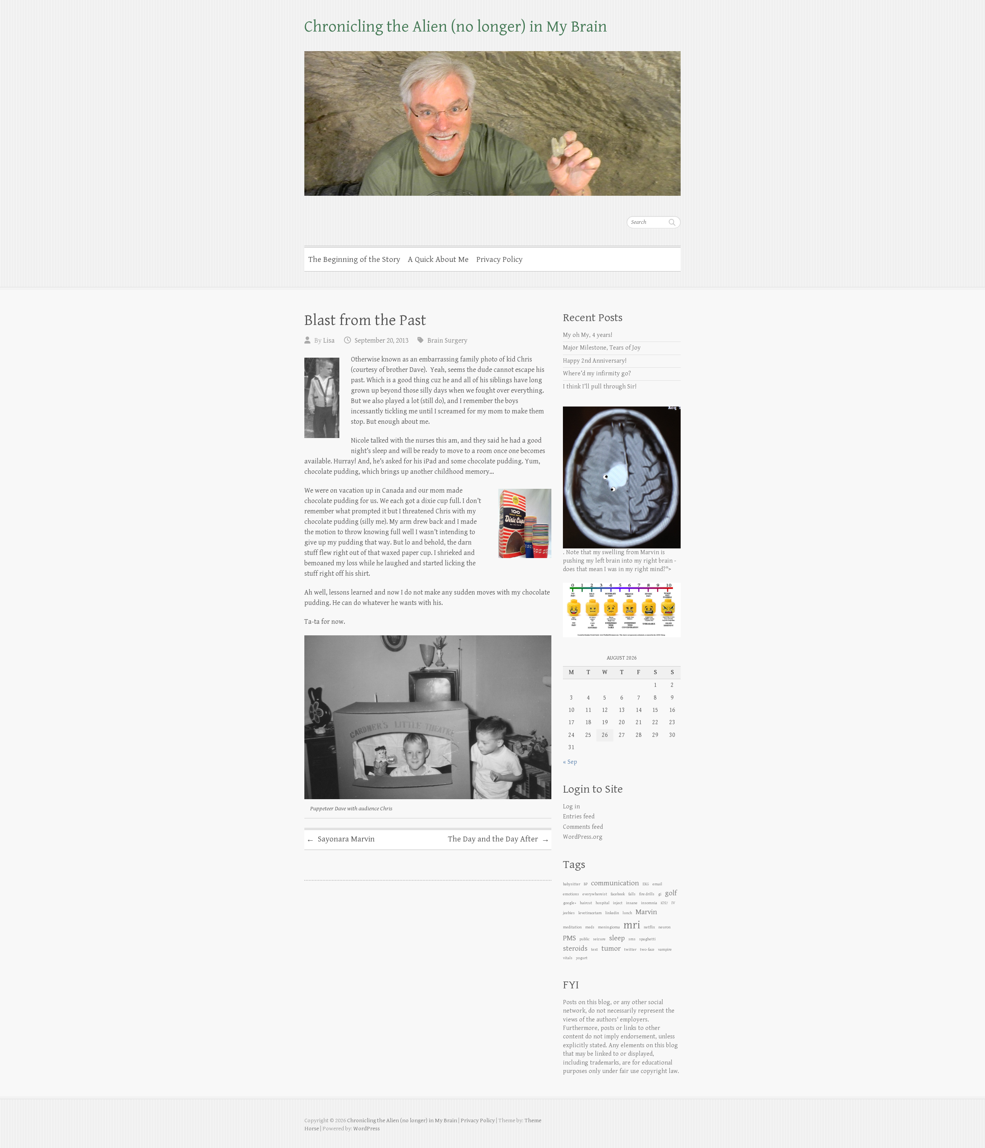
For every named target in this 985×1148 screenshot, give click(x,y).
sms (632, 939)
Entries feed (578, 816)
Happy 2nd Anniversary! (594, 361)
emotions (571, 894)
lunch (627, 913)
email (657, 884)
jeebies (569, 913)
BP (586, 884)
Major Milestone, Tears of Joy (602, 348)
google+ (569, 903)
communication (615, 883)
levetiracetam (590, 913)
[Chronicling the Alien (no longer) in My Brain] (492, 118)
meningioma (609, 927)
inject (618, 903)
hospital (602, 903)
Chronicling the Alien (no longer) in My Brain (455, 26)
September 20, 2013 (381, 341)
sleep (617, 938)
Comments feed (583, 827)
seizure (599, 939)
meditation (572, 927)
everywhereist (595, 894)
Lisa (329, 341)
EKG (646, 884)
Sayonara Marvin (340, 840)
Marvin (646, 912)
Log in (571, 806)
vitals (568, 958)
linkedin (612, 913)
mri (631, 924)
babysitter (571, 884)
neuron (664, 927)
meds (589, 927)
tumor (611, 948)
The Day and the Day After (498, 840)
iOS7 (664, 903)
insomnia (649, 903)
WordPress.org (583, 837)
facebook (618, 894)
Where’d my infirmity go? (597, 373)
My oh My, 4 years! (587, 335)
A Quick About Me (438, 259)
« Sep (570, 762)
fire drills (646, 894)
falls (632, 894)
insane (632, 903)
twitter (630, 949)
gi (659, 894)
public (584, 939)
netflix (649, 927)
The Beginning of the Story (354, 259)
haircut (586, 903)
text (594, 949)
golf (671, 893)
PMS (569, 938)
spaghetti (647, 939)
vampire (665, 949)
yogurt (582, 958)
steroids (575, 948)
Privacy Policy (499, 259)
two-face (647, 949)
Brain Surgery (447, 341)
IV (673, 903)
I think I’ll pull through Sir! (599, 386)
